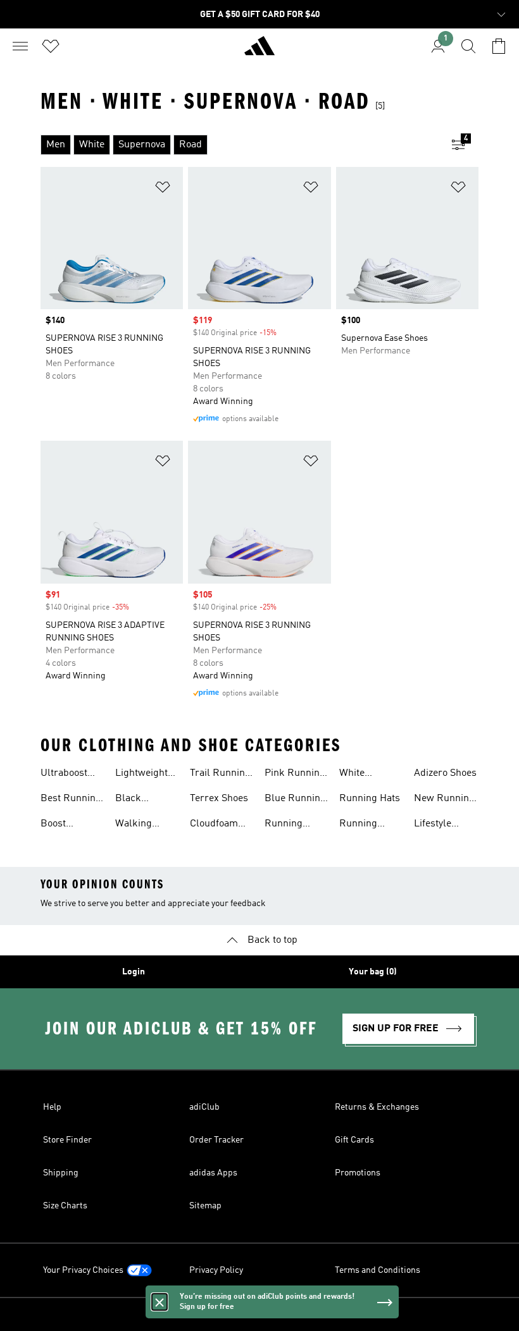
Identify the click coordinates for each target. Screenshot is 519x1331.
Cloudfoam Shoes (214, 825)
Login (133, 971)
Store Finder (67, 1140)
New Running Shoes (444, 800)
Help (52, 1107)
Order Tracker (216, 1140)
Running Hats (369, 799)
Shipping (60, 1172)
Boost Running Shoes (59, 825)
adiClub (204, 1107)
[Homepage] (259, 51)
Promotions (357, 1172)
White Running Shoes (358, 774)
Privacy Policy (216, 1270)
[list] (239, 145)
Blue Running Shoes (295, 800)
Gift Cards (354, 1140)
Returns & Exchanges (377, 1107)
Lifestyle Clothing (432, 825)
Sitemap (205, 1205)
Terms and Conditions (377, 1270)
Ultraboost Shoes (64, 774)
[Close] (159, 1302)
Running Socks (284, 825)
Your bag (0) (373, 971)
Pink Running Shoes (295, 774)
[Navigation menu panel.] (20, 46)
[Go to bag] (499, 46)
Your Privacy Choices (83, 1270)
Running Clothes (358, 825)
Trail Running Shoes (220, 774)
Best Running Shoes (71, 800)
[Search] (468, 46)
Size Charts (65, 1205)
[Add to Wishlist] (163, 189)
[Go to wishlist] (50, 46)
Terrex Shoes (219, 799)
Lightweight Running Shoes (141, 774)
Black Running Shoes (134, 800)
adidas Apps (213, 1172)
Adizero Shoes (445, 773)
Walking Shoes (133, 825)
